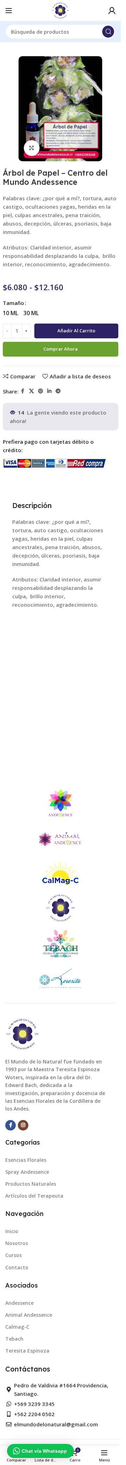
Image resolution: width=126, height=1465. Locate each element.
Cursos (13, 1255)
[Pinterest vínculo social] (40, 391)
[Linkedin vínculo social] (49, 391)
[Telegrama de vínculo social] (58, 391)
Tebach (14, 1338)
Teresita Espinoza (27, 1350)
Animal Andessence (28, 1314)
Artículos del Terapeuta (34, 1195)
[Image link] (22, 1033)
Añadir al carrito (76, 330)
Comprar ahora (60, 349)
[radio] (10, 313)
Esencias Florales (25, 1160)
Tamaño (13, 302)
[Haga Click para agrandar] (32, 148)
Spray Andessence (27, 1171)
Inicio (11, 1231)
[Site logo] (60, 9)
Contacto (16, 1267)
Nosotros (16, 1243)
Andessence (19, 1303)
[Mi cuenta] (112, 11)
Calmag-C (17, 1326)
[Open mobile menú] (9, 11)
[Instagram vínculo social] (23, 1125)
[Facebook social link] (23, 391)
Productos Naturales (30, 1183)
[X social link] (31, 391)
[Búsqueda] (108, 32)
